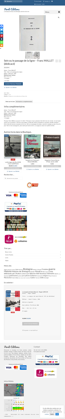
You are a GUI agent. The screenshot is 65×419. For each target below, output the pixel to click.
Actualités (21, 356)
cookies (47, 414)
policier (20, 276)
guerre (52, 269)
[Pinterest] (1, 35)
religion (45, 275)
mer (37, 273)
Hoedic (32, 272)
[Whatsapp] (1, 42)
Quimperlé (39, 276)
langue (46, 271)
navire (59, 273)
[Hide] (0, 48)
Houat (37, 271)
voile (42, 277)
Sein (26, 96)
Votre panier (40, 4)
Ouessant (6, 276)
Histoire (7, 271)
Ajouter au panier (13, 84)
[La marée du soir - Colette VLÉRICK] (60, 61)
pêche (27, 275)
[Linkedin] (1, 32)
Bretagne (10, 96)
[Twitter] (1, 29)
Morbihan (43, 273)
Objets (6, 260)
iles (44, 272)
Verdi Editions (12, 9)
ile (12, 96)
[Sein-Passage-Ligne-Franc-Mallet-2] (36, 55)
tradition (32, 278)
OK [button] (57, 414)
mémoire (50, 273)
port (23, 275)
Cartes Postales (9, 255)
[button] (10, 87)
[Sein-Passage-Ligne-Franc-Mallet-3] (28, 55)
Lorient (23, 273)
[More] (1, 45)
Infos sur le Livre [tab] (10, 101)
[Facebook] (1, 26)
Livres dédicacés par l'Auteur (19, 96)
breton (35, 269)
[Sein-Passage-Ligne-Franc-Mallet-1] (32, 33)
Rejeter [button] (52, 414)
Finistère (45, 269)
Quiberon (33, 275)
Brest (21, 269)
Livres (9, 94)
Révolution (8, 277)
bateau (13, 269)
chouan (39, 269)
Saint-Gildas (15, 278)
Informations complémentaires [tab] (24, 101)
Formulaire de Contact (39, 351)
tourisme (28, 278)
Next (59, 153)
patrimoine (13, 275)
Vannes (37, 278)
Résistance (54, 275)
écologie (46, 278)
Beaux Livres (8, 252)
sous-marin (23, 277)
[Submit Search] (5, 1)
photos (13, 358)
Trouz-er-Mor (21, 358)
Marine (32, 273)
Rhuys (50, 276)
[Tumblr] (1, 39)
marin (27, 274)
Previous (5, 153)
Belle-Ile (18, 269)
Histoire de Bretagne (21, 271)
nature (56, 274)
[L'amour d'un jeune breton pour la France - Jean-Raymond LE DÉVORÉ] (56, 61)
